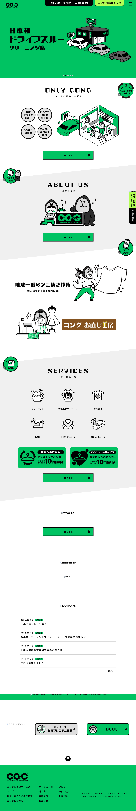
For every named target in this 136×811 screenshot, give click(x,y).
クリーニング (38, 408)
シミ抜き (98, 408)
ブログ (62, 786)
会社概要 (86, 793)
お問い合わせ (66, 791)
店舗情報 (43, 796)
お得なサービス (68, 437)
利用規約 (63, 796)
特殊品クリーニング (68, 408)
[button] (63, 75)
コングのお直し (15, 800)
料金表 (42, 791)
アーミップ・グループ (118, 793)
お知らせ (38, 620)
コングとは (13, 791)
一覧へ (109, 671)
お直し (38, 437)
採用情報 (99, 793)
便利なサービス (98, 437)
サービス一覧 (46, 786)
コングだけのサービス (18, 786)
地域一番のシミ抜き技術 (20, 796)
